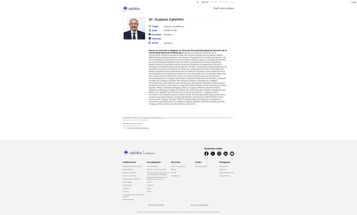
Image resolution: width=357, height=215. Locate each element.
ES (355, 2)
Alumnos (175, 162)
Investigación (154, 162)
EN (352, 2)
